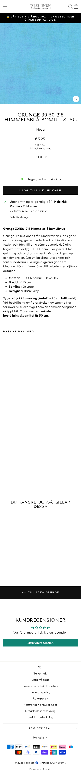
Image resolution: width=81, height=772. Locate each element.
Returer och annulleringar (40, 704)
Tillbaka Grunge (43, 592)
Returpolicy (40, 698)
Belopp (40, 156)
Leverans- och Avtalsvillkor (40, 686)
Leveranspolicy (40, 692)
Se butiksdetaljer (20, 217)
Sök (40, 667)
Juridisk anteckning (40, 717)
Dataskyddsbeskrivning (40, 711)
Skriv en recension (40, 643)
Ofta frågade (41, 679)
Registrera (40, 728)
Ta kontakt (40, 673)
